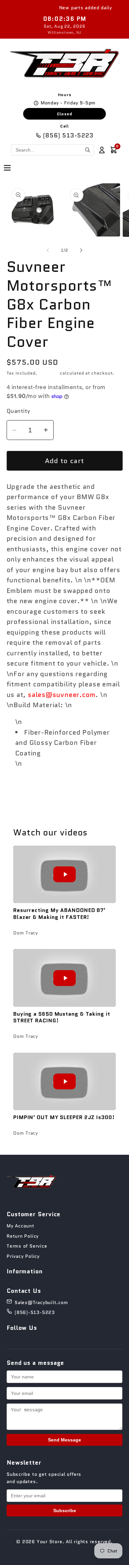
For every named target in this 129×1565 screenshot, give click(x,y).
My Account (20, 1225)
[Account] (102, 150)
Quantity (18, 411)
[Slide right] (81, 250)
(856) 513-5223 (68, 135)
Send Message (64, 1439)
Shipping (49, 373)
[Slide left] (47, 250)
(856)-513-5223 (35, 1312)
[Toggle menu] (7, 168)
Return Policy (23, 1236)
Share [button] (25, 788)
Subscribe (64, 1510)
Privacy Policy (23, 1256)
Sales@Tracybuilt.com (41, 1302)
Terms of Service (27, 1246)
